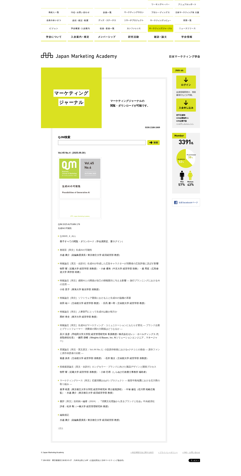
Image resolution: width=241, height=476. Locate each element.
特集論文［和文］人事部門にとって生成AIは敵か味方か (88, 311)
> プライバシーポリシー (168, 452)
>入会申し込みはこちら (185, 124)
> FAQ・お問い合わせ (191, 452)
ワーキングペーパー (160, 4)
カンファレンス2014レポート (134, 28)
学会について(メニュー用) (53, 36)
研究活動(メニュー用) (134, 36)
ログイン (186, 82)
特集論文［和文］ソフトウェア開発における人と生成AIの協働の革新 (95, 298)
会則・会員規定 (80, 20)
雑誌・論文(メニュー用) (160, 36)
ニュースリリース (187, 28)
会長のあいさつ (53, 20)
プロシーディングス (160, 12)
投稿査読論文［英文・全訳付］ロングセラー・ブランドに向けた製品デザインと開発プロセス (108, 366)
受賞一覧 (187, 20)
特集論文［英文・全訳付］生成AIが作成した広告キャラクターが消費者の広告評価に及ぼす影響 (109, 263)
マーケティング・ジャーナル (160, 28)
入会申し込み (186, 105)
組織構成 (107, 28)
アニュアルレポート (187, 4)
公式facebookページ (186, 202)
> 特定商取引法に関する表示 (142, 452)
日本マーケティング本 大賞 (187, 12)
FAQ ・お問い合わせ (80, 12)
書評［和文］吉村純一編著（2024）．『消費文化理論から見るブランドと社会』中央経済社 (107, 401)
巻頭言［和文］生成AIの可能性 (76, 250)
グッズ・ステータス (107, 20)
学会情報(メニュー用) (187, 36)
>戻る (60, 428)
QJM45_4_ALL (68, 236)
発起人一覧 (53, 12)
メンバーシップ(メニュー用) (107, 36)
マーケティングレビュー (160, 20)
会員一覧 (107, 12)
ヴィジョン (53, 28)
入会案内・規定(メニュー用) (80, 36)
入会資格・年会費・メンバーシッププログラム (80, 28)
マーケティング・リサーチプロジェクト (134, 20)
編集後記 (64, 415)
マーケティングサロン (134, 12)
